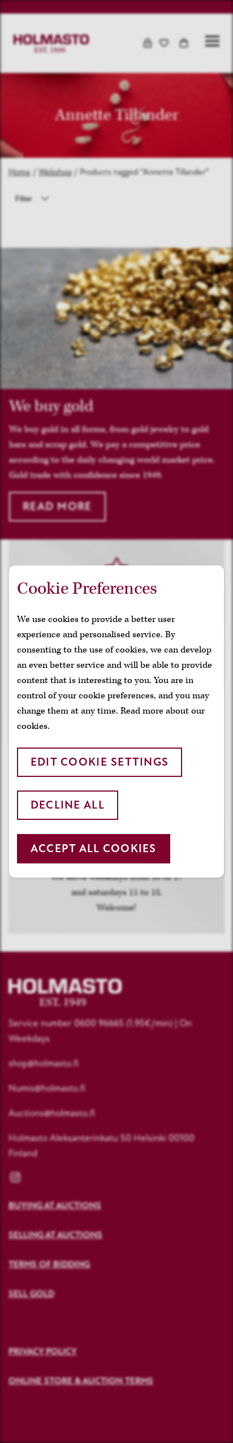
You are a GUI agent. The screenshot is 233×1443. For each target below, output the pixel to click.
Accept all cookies (94, 848)
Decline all (68, 805)
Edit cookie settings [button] (100, 762)
